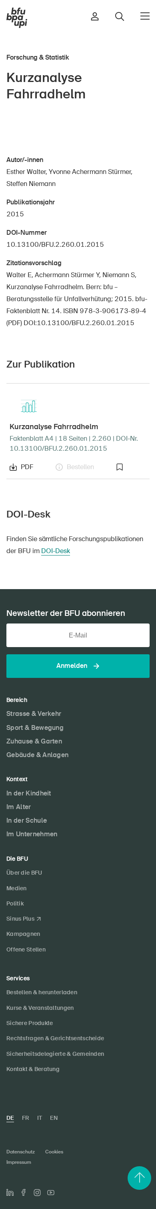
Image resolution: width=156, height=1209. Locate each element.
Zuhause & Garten (34, 741)
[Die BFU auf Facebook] (23, 1192)
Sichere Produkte (29, 1023)
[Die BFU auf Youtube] (50, 1192)
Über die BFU (24, 872)
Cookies (54, 1152)
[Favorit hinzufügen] (131, 467)
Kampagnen (23, 933)
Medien (16, 888)
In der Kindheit (28, 793)
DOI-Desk (55, 551)
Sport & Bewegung (35, 727)
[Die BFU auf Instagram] (37, 1192)
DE (10, 1117)
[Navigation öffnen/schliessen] (145, 16)
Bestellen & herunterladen (41, 992)
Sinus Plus (20, 918)
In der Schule (26, 820)
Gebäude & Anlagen (37, 755)
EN (54, 1117)
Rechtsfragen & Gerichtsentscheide (55, 1038)
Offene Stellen (26, 949)
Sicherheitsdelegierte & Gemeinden (55, 1053)
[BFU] (16, 18)
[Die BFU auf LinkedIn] (10, 1192)
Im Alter (18, 807)
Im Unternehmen (31, 834)
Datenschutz (20, 1152)
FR (25, 1117)
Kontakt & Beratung (33, 1069)
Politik (15, 903)
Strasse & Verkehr (33, 713)
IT (39, 1117)
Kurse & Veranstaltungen (40, 1007)
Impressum (18, 1162)
